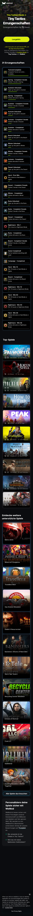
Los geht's (16, 39)
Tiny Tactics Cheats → (16, 15)
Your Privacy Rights (16, 911)
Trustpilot (22, 828)
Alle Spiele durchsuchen (16, 794)
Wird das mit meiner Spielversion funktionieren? (16, 841)
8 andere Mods (21, 52)
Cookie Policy (9, 907)
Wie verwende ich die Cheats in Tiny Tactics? (15, 835)
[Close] (30, 894)
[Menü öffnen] (29, 3)
